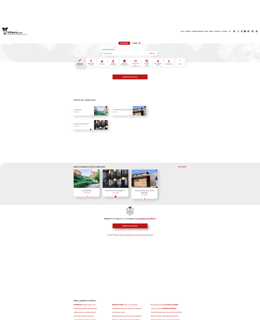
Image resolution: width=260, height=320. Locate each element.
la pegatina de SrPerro (145, 218)
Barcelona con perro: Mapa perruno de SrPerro (127, 316)
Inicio (183, 31)
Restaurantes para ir (164, 304)
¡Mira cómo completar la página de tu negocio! (133, 235)
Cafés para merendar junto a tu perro (85, 308)
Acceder (224, 31)
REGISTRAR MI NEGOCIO (130, 77)
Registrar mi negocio (130, 226)
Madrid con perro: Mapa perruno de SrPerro (164, 316)
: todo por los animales (124, 304)
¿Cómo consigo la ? (164, 308)
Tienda (211, 31)
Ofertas (188, 31)
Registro (217, 31)
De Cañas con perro (118, 312)
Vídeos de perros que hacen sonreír (85, 312)
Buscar (152, 53)
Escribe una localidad (108, 49)
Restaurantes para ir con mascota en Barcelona (127, 308)
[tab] (124, 43)
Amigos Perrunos (198, 31)
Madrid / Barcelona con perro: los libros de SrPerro (166, 312)
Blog (206, 31)
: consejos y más (84, 304)
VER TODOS (182, 167)
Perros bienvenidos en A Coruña (84, 316)
